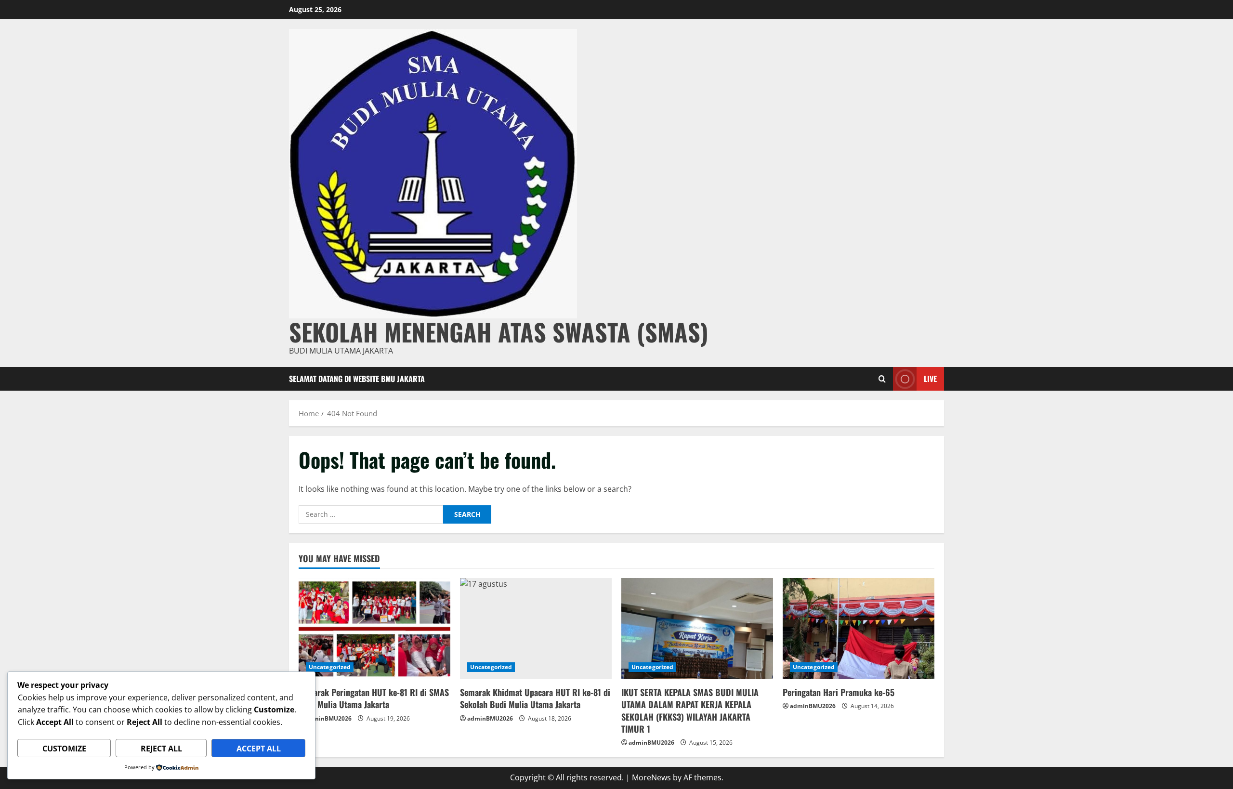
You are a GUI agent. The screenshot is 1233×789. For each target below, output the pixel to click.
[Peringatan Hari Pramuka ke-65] (858, 628)
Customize (64, 748)
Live (930, 378)
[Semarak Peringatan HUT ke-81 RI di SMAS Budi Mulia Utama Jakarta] (374, 628)
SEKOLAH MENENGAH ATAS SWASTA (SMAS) (498, 331)
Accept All (258, 748)
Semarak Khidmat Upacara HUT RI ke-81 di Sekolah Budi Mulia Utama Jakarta (535, 698)
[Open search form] (882, 378)
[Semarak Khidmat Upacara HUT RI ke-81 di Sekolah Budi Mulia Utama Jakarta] (536, 628)
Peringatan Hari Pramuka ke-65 (838, 692)
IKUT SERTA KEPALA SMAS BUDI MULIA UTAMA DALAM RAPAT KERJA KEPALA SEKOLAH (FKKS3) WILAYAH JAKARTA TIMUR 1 (690, 710)
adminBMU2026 (329, 718)
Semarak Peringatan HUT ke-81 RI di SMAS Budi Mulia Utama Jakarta (374, 698)
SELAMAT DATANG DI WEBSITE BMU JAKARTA (357, 378)
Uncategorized (330, 667)
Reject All (161, 748)
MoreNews (651, 777)
